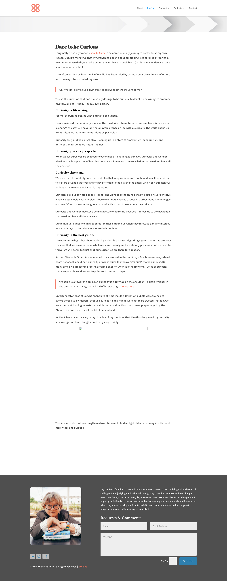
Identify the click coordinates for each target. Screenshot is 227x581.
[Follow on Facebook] (45, 556)
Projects (178, 8)
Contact (193, 8)
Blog (149, 8)
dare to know (97, 53)
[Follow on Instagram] (38, 556)
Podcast (163, 8)
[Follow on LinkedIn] (32, 556)
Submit (188, 561)
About (140, 8)
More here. (128, 286)
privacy (83, 566)
